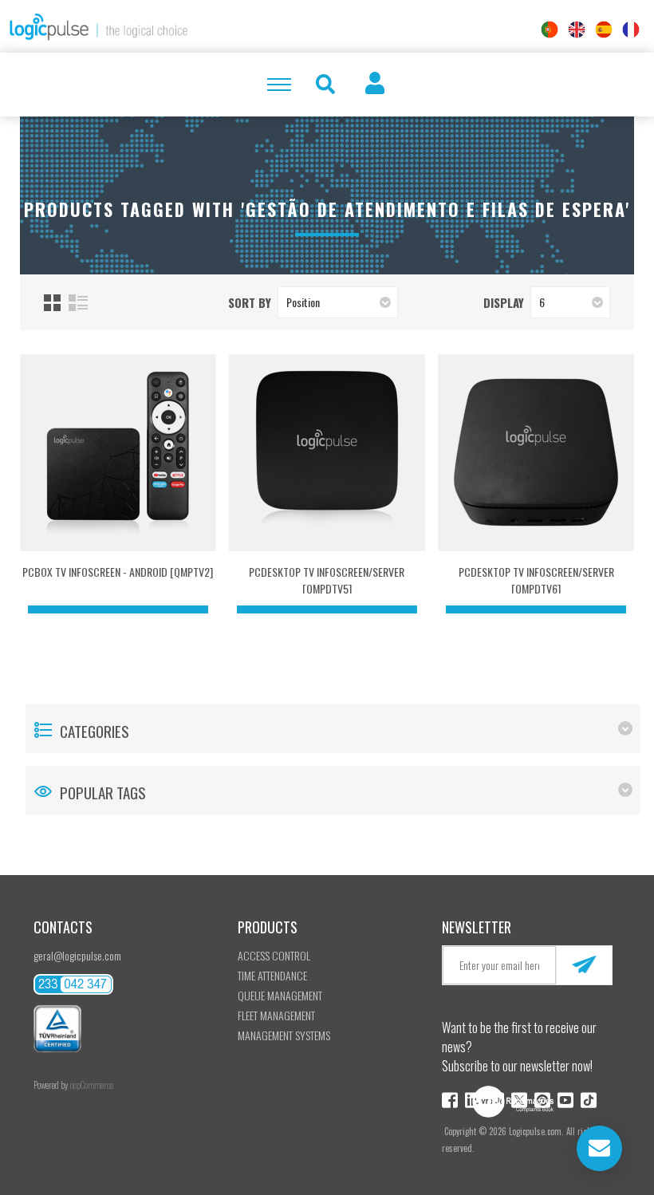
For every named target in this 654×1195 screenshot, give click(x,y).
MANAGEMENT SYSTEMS (284, 1035)
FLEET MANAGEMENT (276, 1015)
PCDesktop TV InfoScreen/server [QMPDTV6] (536, 580)
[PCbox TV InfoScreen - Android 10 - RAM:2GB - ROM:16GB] (118, 452)
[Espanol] (604, 29)
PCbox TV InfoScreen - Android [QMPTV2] (117, 571)
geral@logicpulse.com (77, 955)
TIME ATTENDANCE (272, 975)
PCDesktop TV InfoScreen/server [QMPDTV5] (326, 580)
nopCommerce (91, 1085)
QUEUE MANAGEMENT (280, 995)
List (78, 302)
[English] (576, 29)
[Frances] (631, 29)
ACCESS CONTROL (274, 955)
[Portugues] (549, 29)
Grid (52, 302)
